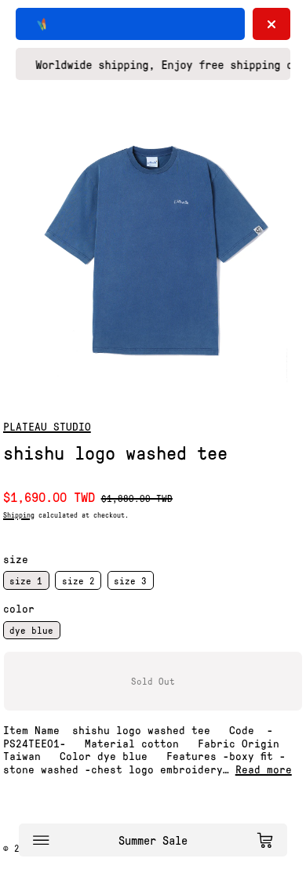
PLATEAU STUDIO (47, 426)
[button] (153, 249)
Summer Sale (153, 840)
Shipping (19, 514)
